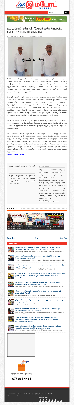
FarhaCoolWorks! (48, 393)
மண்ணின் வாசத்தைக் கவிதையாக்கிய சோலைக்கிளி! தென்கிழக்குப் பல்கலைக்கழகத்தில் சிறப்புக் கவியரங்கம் (37, 310)
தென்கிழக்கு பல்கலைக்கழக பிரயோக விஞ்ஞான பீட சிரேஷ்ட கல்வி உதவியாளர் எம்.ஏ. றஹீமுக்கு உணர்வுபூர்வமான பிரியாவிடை (37, 248)
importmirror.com (11, 395)
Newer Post (11, 238)
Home (37, 238)
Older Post (63, 238)
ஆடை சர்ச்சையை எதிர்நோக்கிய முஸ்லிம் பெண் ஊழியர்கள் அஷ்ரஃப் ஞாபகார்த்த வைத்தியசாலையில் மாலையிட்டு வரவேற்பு (38, 327)
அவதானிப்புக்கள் (33, 36)
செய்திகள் (40, 36)
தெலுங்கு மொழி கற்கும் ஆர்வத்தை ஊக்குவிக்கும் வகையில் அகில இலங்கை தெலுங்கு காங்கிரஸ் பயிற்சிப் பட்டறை (37, 283)
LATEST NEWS (24, 36)
